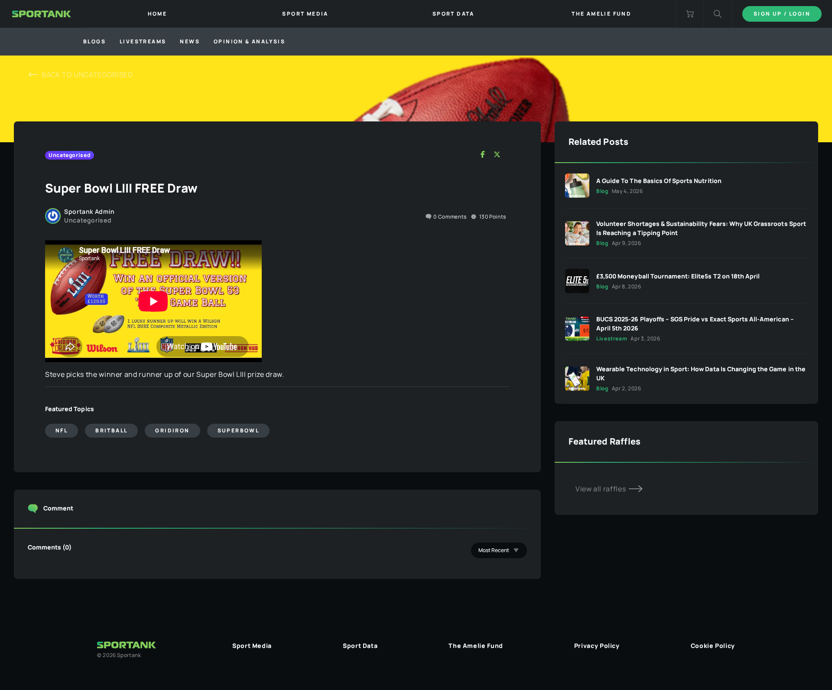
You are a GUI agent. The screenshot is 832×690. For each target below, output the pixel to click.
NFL (61, 430)
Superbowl (239, 430)
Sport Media (252, 645)
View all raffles (601, 489)
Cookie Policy (713, 645)
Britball (111, 430)
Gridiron (172, 430)
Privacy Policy (597, 645)
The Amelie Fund (475, 645)
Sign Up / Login (782, 13)
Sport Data (360, 645)
